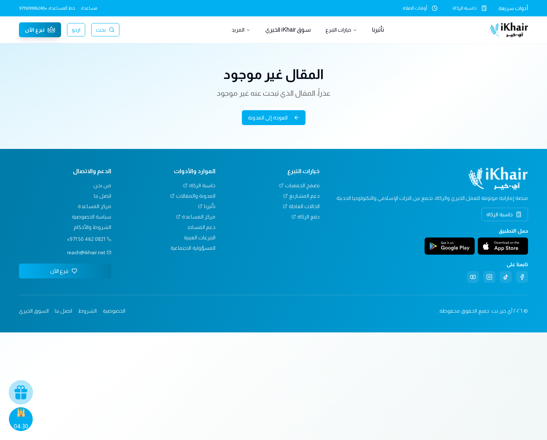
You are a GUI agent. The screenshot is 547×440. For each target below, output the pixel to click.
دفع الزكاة (308, 217)
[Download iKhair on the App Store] (503, 246)
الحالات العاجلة (304, 206)
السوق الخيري (34, 311)
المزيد (237, 30)
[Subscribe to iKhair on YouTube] (473, 277)
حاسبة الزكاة (464, 8)
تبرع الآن (35, 30)
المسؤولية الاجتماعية (192, 248)
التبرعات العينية (199, 237)
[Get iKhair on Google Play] (450, 246)
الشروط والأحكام (92, 227)
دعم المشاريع (304, 196)
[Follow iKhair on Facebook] (522, 277)
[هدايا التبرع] (21, 392)
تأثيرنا (378, 29)
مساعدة (89, 8)
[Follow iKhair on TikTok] (506, 277)
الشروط (87, 311)
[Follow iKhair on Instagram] (489, 277)
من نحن (102, 185)
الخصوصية (114, 311)
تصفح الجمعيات (302, 185)
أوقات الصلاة (415, 8)
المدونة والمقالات (195, 196)
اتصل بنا (102, 196)
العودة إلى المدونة (268, 118)
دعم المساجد (201, 227)
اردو (76, 30)
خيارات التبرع (338, 30)
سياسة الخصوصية (91, 217)
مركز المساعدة (198, 217)
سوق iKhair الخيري (288, 29)
